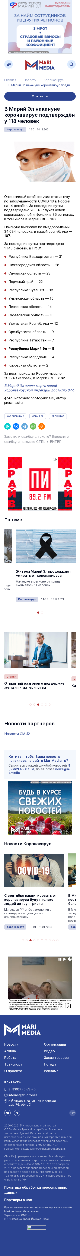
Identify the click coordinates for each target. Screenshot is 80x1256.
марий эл (38, 416)
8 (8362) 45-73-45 (22, 1089)
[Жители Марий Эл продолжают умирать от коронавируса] (46, 546)
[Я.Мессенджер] (7, 426)
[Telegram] (24, 426)
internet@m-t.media (23, 1095)
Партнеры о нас (18, 1200)
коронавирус (15, 416)
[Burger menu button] (8, 64)
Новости (11, 1044)
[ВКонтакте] (16, 426)
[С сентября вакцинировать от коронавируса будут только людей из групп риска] (34, 870)
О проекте (13, 1071)
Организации (55, 1044)
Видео (49, 1051)
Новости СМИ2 (17, 734)
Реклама (51, 1071)
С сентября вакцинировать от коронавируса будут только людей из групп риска (30, 900)
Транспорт (13, 1064)
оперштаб (57, 416)
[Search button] (71, 64)
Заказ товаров (56, 1057)
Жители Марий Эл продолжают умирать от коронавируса (43, 573)
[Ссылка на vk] (7, 1113)
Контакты (13, 1082)
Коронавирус (15, 129)
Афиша (10, 1051)
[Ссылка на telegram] (17, 1113)
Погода (50, 1064)
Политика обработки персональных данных (35, 1190)
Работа (10, 1057)
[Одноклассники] (41, 426)
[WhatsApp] (33, 426)
